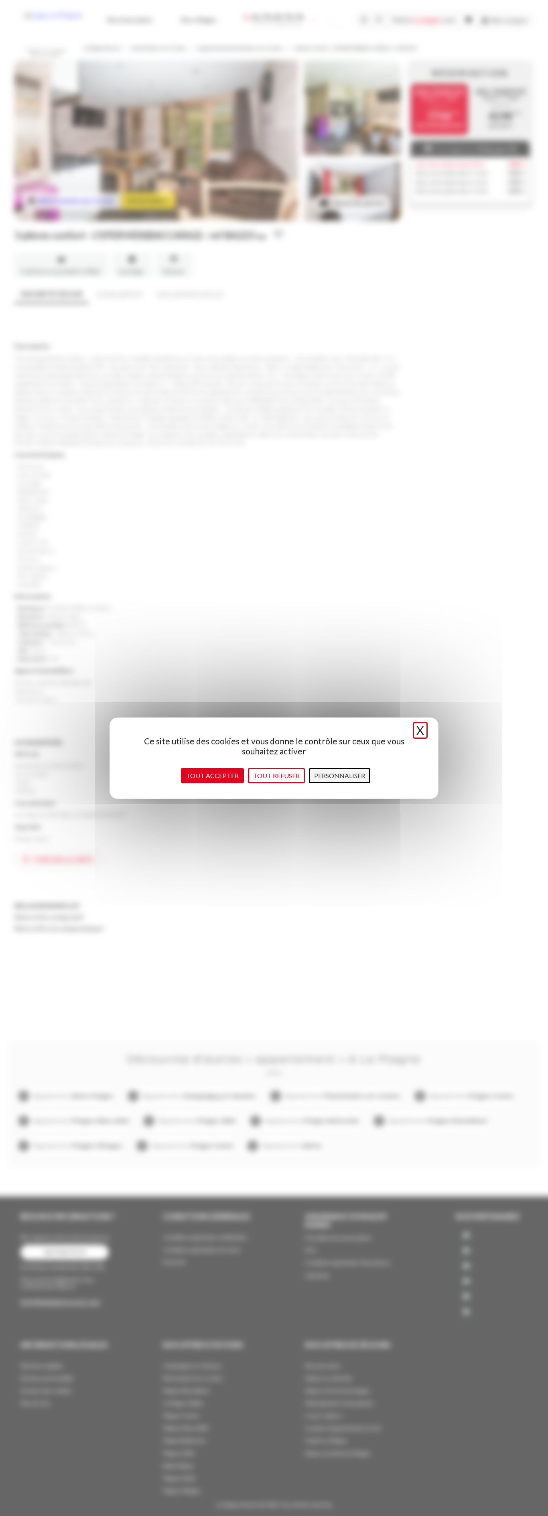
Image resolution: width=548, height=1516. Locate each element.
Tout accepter (212, 775)
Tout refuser (276, 775)
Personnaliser (339, 775)
